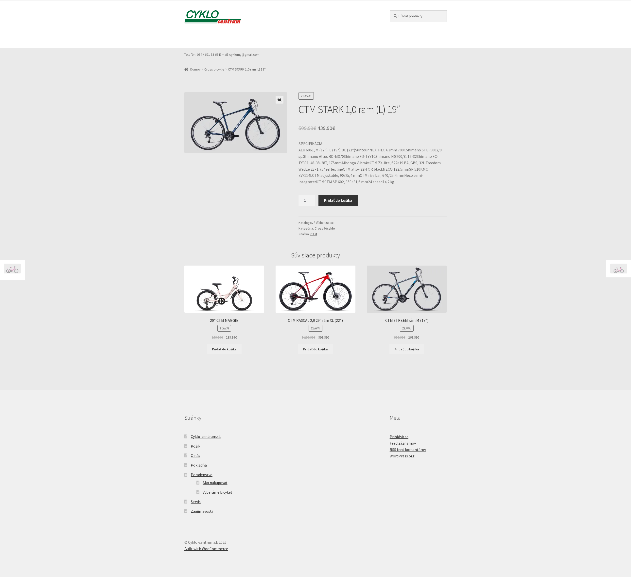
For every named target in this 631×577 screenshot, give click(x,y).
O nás (246, 38)
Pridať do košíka (338, 200)
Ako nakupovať (215, 482)
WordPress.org (402, 455)
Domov (195, 69)
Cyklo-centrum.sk (206, 436)
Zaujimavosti (351, 38)
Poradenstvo (295, 38)
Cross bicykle (214, 69)
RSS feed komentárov (408, 449)
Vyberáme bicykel (217, 492)
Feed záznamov (403, 443)
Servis (326, 38)
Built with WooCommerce (206, 548)
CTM (313, 234)
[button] (279, 100)
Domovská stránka (200, 38)
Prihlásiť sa (399, 436)
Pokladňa (268, 38)
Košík (228, 38)
